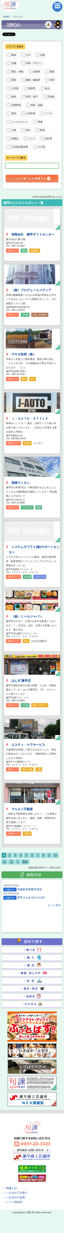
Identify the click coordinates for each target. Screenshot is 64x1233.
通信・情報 (17, 71)
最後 (25, 861)
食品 (47, 88)
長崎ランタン (20, 482)
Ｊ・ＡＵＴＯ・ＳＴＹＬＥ (29, 418)
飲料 (13, 96)
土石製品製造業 (19, 146)
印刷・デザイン (34, 63)
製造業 (31, 88)
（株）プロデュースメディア (31, 290)
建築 (13, 54)
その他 (41, 146)
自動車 (36, 71)
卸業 (52, 79)
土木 (28, 54)
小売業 (15, 88)
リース (48, 113)
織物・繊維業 (33, 79)
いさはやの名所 (15, 1197)
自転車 (48, 138)
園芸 (13, 79)
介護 (13, 130)
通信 (13, 113)
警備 (40, 121)
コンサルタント (19, 121)
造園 (13, 63)
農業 (52, 71)
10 (55, 855)
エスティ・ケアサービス (28, 744)
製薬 (42, 130)
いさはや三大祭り (17, 1192)
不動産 (50, 96)
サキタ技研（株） (23, 354)
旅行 (28, 130)
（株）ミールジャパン (26, 616)
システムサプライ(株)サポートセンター (34, 549)
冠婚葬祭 (16, 105)
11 (4, 861)
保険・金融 (36, 105)
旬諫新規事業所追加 (29, 889)
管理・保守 (32, 96)
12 (11, 861)
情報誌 (15, 138)
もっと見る (54, 905)
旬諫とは (11, 1188)
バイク (31, 138)
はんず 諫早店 (21, 680)
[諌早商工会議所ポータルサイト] (10, 6)
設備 (42, 54)
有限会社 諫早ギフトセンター (32, 234)
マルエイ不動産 (22, 809)
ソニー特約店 (14, 1202)
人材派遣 (30, 113)
